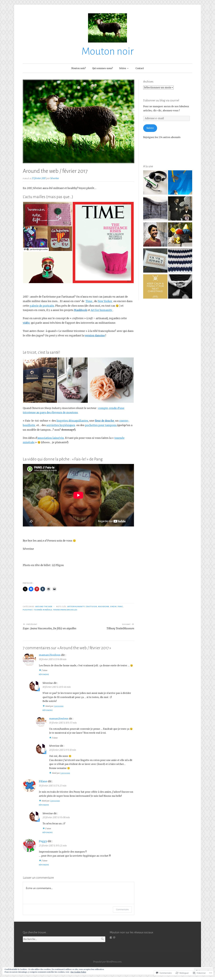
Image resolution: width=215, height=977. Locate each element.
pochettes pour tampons (101, 425)
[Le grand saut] (180, 183)
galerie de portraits (42, 305)
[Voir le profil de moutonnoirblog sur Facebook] (111, 937)
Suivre (150, 128)
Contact (139, 68)
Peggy (43, 841)
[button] (47, 226)
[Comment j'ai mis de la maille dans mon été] (180, 235)
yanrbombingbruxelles (65, 610)
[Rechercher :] (64, 939)
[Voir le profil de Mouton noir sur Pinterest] (114, 937)
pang (120, 607)
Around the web (43, 607)
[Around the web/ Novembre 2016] (155, 261)
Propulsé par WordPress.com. (107, 961)
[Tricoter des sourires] (155, 209)
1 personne (58, 706)
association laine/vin (50, 438)
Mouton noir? (78, 68)
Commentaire (122, 909)
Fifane (43, 781)
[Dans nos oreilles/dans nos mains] (155, 183)
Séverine (54, 178)
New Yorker (105, 301)
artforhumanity (76, 607)
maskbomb (103, 607)
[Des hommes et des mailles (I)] (180, 209)
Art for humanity (102, 310)
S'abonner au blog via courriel (161, 100)
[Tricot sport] (180, 261)
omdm (113, 607)
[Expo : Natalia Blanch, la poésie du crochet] (155, 235)
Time (89, 301)
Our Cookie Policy (78, 972)
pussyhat (28, 610)
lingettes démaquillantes (72, 420)
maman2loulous (49, 655)
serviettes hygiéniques (60, 425)
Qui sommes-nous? (102, 68)
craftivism (91, 607)
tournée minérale (43, 610)
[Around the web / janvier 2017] (155, 287)
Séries (122, 68)
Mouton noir (107, 51)
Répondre (44, 674)
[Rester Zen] (180, 287)
